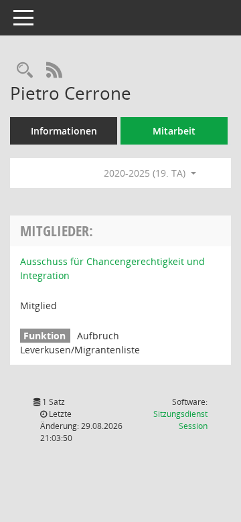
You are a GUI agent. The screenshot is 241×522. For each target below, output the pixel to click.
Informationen (64, 130)
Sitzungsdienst (180, 420)
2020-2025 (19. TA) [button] (146, 173)
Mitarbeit (174, 130)
